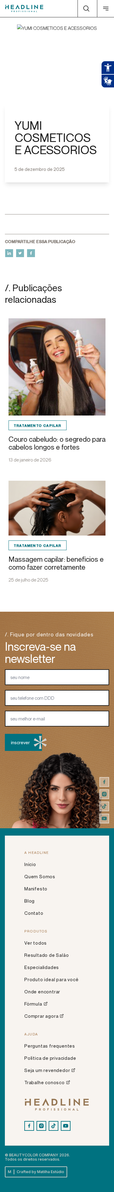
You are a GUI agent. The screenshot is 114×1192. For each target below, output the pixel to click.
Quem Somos (39, 876)
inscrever (20, 742)
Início (30, 864)
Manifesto (35, 888)
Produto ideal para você (51, 979)
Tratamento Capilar (37, 425)
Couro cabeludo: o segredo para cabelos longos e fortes (57, 443)
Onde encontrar (42, 991)
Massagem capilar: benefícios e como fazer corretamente (56, 563)
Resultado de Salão (46, 955)
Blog (29, 901)
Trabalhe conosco (44, 1082)
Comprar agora (41, 1016)
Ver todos (35, 943)
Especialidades (41, 967)
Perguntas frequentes (49, 1046)
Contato (33, 913)
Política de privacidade (50, 1058)
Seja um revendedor (47, 1070)
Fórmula (33, 1003)
